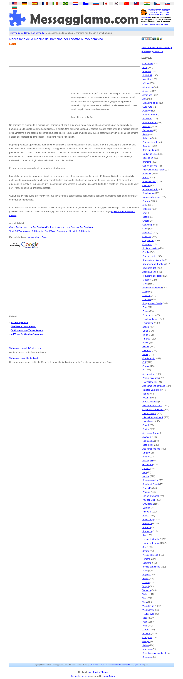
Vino (144, 626)
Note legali (147, 445)
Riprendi (146, 527)
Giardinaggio (148, 358)
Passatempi (148, 519)
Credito (146, 252)
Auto (144, 205)
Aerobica (146, 79)
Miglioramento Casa (152, 405)
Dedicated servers (80, 676)
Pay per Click (148, 500)
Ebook (145, 311)
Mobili (145, 354)
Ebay (144, 307)
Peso (144, 622)
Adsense (146, 71)
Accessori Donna (150, 433)
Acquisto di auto (150, 189)
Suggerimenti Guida (152, 303)
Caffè (145, 228)
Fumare (146, 559)
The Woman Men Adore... (23, 326)
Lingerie (146, 453)
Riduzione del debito (152, 276)
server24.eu (109, 676)
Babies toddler (38, 33)
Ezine (145, 331)
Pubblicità (147, 75)
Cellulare (146, 209)
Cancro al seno (149, 166)
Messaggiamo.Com (19, 33)
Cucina (145, 429)
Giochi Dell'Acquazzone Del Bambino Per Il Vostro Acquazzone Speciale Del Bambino (51, 227)
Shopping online (150, 480)
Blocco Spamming (151, 567)
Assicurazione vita (151, 449)
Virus (144, 598)
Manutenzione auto (151, 197)
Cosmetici (147, 244)
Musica (145, 476)
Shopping (147, 657)
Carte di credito (149, 256)
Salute (145, 645)
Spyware (146, 574)
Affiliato (146, 83)
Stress (145, 578)
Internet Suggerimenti (152, 417)
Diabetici (146, 280)
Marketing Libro (150, 154)
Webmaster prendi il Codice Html (25, 348)
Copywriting (148, 240)
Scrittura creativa (150, 248)
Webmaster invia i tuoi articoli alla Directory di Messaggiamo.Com (117, 665)
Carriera (146, 201)
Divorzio (146, 295)
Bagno (145, 134)
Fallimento (147, 130)
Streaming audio (150, 103)
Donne (145, 629)
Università (147, 232)
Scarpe (145, 551)
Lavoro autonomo (151, 543)
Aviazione (147, 118)
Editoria (146, 508)
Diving (145, 291)
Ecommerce (148, 315)
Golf (144, 362)
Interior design (149, 413)
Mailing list (147, 460)
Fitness (145, 346)
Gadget (146, 641)
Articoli (145, 91)
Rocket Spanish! (19, 322)
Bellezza (146, 138)
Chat (144, 213)
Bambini (146, 126)
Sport (145, 570)
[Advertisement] (74, 57)
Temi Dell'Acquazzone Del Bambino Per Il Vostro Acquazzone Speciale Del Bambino (50, 231)
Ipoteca (146, 468)
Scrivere (146, 633)
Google (146, 366)
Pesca (145, 342)
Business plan (149, 181)
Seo (144, 547)
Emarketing (148, 323)
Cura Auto (147, 107)
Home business (150, 401)
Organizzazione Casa (153, 409)
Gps (144, 370)
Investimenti (148, 421)
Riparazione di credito (153, 260)
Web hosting (148, 610)
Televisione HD (149, 382)
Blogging (146, 146)
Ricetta (145, 515)
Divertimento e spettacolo (154, 653)
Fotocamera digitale (152, 287)
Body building (149, 150)
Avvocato (146, 437)
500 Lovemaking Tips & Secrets (27, 330)
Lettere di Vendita (150, 539)
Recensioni (148, 158)
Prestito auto (148, 193)
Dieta (145, 283)
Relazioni (147, 523)
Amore (145, 456)
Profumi (146, 492)
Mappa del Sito (75, 665)
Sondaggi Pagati (150, 484)
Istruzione (147, 649)
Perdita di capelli (150, 378)
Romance (147, 531)
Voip (144, 602)
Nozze (145, 618)
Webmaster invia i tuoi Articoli (23, 358)
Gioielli (145, 425)
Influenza (146, 350)
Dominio (146, 299)
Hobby (145, 394)
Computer (147, 637)
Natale (145, 217)
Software (146, 563)
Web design (148, 606)
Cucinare (146, 236)
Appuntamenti (149, 272)
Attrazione (147, 95)
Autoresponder (149, 114)
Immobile (146, 512)
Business (146, 173)
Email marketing (150, 319)
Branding (146, 162)
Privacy (86, 665)
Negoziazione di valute (153, 264)
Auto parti (147, 111)
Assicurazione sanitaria (153, 386)
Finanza (146, 339)
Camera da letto (150, 142)
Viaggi (145, 586)
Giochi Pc (147, 488)
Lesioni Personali (150, 496)
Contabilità (147, 63)
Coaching (147, 225)
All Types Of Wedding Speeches (27, 334)
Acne (144, 67)
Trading (146, 582)
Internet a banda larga (153, 169)
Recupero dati (149, 268)
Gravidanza (148, 504)
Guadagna (147, 464)
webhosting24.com (98, 672)
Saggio (145, 327)
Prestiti (145, 177)
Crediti (145, 221)
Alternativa (147, 87)
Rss (144, 535)
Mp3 (144, 472)
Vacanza (146, 398)
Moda (145, 335)
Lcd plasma (148, 441)
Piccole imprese (150, 555)
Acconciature (148, 374)
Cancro (146, 185)
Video (145, 594)
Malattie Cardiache (151, 390)
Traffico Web (148, 614)
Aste (144, 99)
